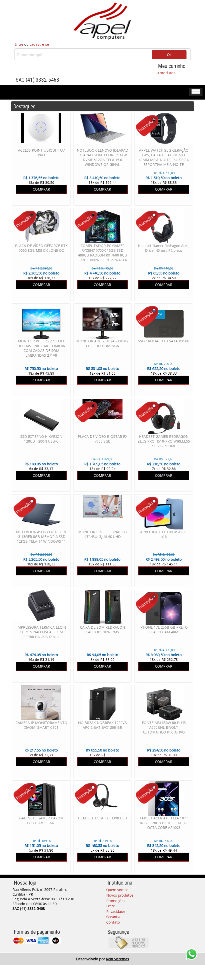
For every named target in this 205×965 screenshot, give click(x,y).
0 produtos (166, 72)
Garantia (113, 916)
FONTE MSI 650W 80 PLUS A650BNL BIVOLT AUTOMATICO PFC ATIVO (164, 727)
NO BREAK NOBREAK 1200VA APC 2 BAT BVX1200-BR (102, 725)
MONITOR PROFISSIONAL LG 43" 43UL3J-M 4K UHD (102, 534)
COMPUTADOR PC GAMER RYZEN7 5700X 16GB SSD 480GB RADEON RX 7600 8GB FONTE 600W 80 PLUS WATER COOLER (102, 255)
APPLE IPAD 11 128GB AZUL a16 (163, 534)
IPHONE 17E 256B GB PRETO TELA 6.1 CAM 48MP (164, 629)
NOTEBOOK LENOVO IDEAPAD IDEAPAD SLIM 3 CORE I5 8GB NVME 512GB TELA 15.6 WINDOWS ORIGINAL (102, 157)
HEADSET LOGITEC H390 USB (102, 818)
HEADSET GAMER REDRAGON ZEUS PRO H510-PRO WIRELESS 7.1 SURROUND (164, 441)
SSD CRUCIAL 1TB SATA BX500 (163, 341)
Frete (110, 906)
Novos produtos (120, 895)
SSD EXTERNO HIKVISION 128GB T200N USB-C (41, 439)
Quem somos (117, 889)
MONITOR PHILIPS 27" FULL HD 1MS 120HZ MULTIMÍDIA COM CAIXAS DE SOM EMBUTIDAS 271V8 (41, 348)
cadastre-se (39, 44)
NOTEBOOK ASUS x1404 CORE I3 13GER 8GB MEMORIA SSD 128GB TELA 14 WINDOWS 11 (41, 536)
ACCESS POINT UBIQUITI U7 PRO (41, 152)
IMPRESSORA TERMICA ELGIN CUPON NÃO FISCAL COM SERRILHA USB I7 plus (41, 632)
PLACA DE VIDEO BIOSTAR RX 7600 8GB (102, 439)
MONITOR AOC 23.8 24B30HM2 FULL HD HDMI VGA (102, 343)
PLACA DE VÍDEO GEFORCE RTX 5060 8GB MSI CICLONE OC (41, 248)
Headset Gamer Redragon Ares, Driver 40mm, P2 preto (164, 248)
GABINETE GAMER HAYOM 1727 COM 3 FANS (41, 820)
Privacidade (115, 911)
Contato (113, 922)
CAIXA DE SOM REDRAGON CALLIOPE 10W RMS (102, 629)
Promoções (115, 900)
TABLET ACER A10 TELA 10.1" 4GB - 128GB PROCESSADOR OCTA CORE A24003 (163, 823)
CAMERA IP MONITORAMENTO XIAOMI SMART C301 (41, 725)
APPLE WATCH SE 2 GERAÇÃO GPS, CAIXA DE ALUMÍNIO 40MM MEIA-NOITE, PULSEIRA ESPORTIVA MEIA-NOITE (163, 157)
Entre (18, 44)
